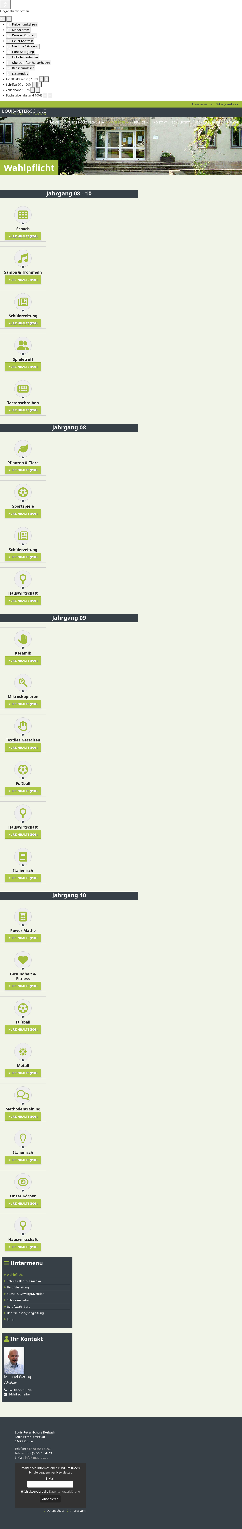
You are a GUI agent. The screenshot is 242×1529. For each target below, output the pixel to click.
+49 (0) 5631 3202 (205, 104)
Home (54, 122)
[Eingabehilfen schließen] (9, 19)
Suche (234, 122)
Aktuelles (71, 122)
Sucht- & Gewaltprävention (25, 1294)
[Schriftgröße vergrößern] (39, 84)
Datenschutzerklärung (64, 1491)
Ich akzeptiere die (51, 1491)
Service (139, 122)
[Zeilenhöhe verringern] (32, 90)
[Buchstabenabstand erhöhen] (50, 95)
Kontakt (160, 122)
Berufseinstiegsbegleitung (25, 1313)
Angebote (117, 122)
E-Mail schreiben (19, 1394)
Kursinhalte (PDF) (23, 236)
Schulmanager (209, 122)
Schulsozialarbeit (19, 1300)
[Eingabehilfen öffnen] (5, 4)
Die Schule (92, 122)
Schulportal (182, 122)
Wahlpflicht (15, 1275)
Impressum (78, 1511)
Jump (10, 1319)
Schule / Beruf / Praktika (24, 1281)
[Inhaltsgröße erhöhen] (46, 79)
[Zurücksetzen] (3, 19)
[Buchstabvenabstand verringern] (45, 95)
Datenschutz (55, 1511)
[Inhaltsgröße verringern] (41, 79)
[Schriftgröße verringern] (34, 84)
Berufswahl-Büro (18, 1307)
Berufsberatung (18, 1287)
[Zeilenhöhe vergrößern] (38, 90)
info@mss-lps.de (228, 104)
